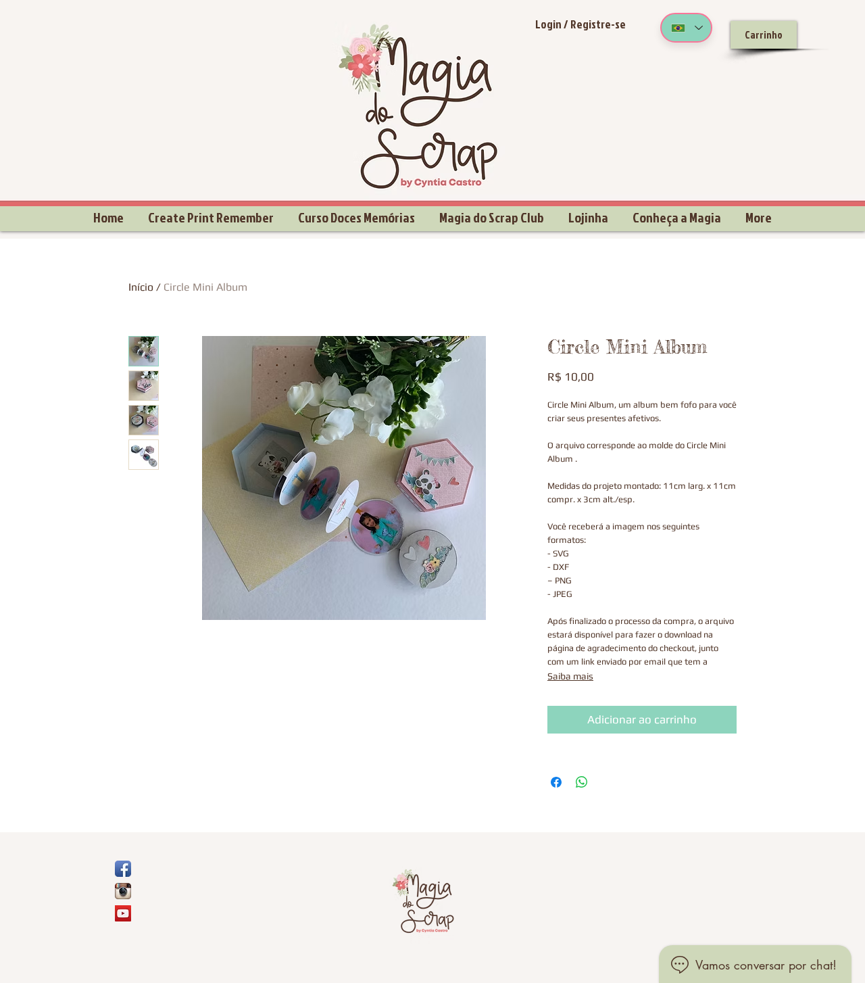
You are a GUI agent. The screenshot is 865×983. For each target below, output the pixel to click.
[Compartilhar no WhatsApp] (582, 782)
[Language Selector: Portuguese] (686, 28)
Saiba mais (570, 676)
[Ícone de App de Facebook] (123, 869)
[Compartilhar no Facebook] (556, 782)
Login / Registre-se (580, 24)
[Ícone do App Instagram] (123, 891)
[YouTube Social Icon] (123, 913)
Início (140, 287)
